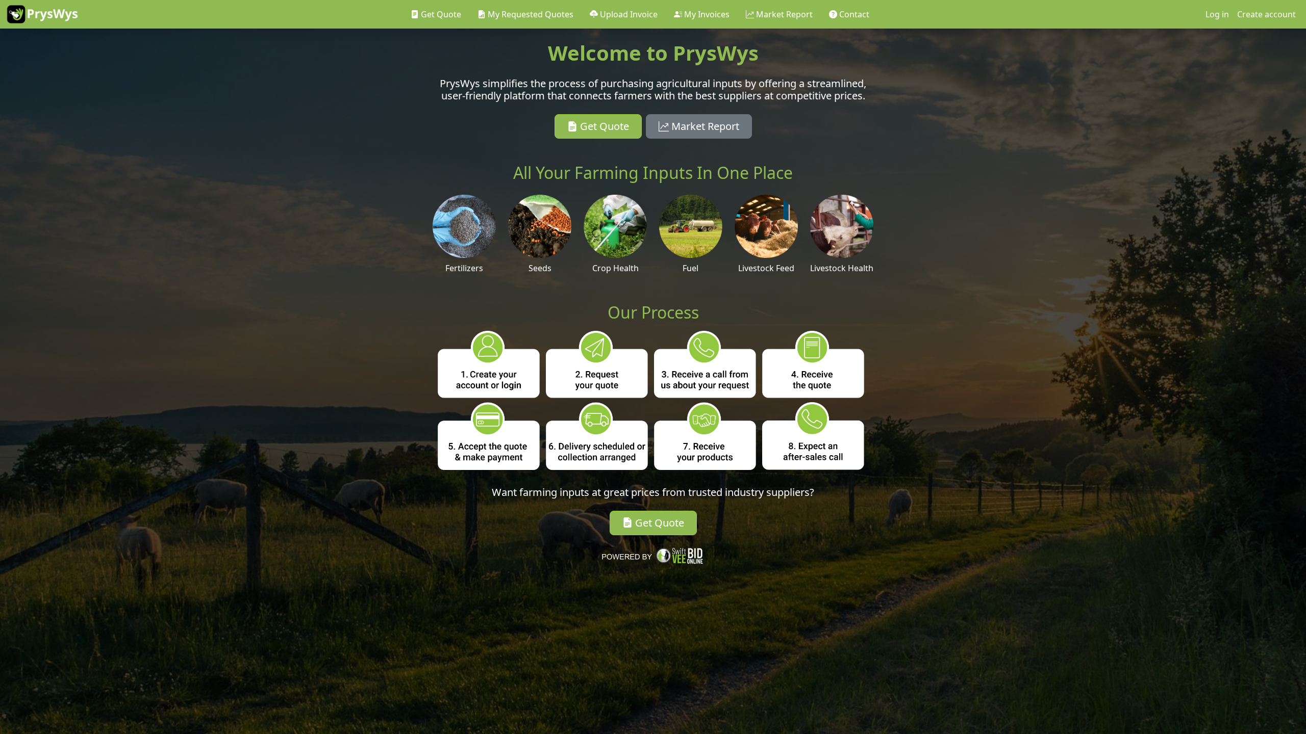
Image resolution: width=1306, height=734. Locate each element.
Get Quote (603, 126)
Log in (1217, 14)
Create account (1266, 14)
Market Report (704, 126)
